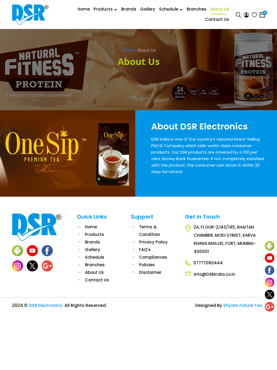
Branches (196, 9)
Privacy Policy (153, 242)
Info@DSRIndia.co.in (214, 274)
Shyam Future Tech (244, 305)
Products (103, 9)
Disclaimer (150, 272)
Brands (128, 9)
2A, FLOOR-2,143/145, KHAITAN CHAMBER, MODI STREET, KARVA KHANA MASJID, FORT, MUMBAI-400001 (225, 239)
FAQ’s (145, 249)
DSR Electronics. (46, 305)
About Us (219, 9)
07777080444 (208, 263)
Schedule (168, 9)
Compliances (153, 257)
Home (84, 9)
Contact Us (217, 19)
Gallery (147, 9)
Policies (147, 265)
